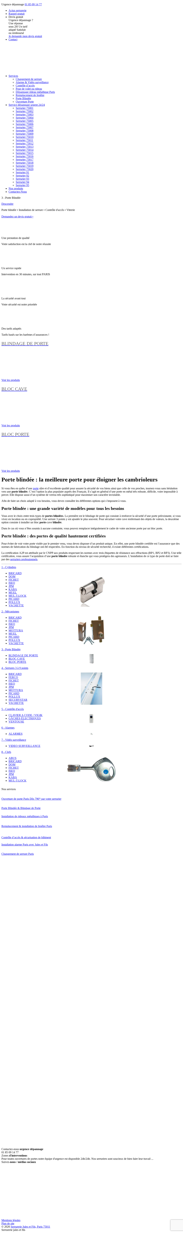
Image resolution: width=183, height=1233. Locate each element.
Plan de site (7, 1223)
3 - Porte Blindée (11, 649)
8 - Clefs (6, 751)
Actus (17, 10)
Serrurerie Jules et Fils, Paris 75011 (30, 1226)
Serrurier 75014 (24, 149)
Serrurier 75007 (24, 127)
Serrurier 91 (22, 172)
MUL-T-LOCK (17, 595)
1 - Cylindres (8, 567)
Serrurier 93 (22, 178)
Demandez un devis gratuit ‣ (17, 216)
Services (13, 75)
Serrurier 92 (22, 175)
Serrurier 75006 (24, 124)
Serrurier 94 (22, 182)
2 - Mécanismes (10, 611)
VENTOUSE (16, 721)
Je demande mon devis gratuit (25, 36)
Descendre (7, 203)
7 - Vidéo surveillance (13, 739)
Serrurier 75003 (24, 114)
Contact (13, 39)
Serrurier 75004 (24, 117)
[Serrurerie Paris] (28, 69)
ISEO (12, 582)
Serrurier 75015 (24, 153)
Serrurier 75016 (24, 156)
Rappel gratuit (16, 13)
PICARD (14, 599)
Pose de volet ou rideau (29, 88)
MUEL (13, 592)
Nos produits (16, 188)
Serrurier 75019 (24, 165)
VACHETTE (16, 605)
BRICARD (15, 573)
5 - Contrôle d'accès (12, 709)
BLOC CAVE (17, 658)
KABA (13, 589)
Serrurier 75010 (24, 137)
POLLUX (14, 602)
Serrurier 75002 (24, 111)
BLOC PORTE (17, 661)
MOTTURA (16, 630)
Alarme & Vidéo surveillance (32, 82)
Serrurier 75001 (24, 108)
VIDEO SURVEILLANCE (24, 745)
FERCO (13, 677)
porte (36, 488)
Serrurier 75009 (24, 133)
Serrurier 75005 (24, 120)
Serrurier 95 (22, 185)
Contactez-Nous (18, 191)
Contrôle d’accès (25, 85)
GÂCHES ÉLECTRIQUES (25, 718)
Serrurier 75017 (24, 159)
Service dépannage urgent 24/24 (27, 104)
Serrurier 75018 (24, 162)
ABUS (12, 758)
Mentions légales (10, 1220)
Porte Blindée (23, 98)
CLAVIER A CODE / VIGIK (26, 715)
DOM (12, 576)
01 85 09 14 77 (33, 4)
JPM (11, 586)
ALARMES (16, 733)
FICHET (14, 579)
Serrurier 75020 (24, 169)
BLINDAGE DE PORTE (23, 655)
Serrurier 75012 (24, 143)
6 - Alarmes (7, 727)
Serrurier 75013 (24, 146)
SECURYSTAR (18, 699)
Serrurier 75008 (24, 130)
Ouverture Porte (25, 101)
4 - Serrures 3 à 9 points (14, 667)
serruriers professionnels (23, 559)
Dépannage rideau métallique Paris (35, 91)
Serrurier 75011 (24, 140)
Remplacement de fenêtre (30, 95)
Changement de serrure (29, 79)
